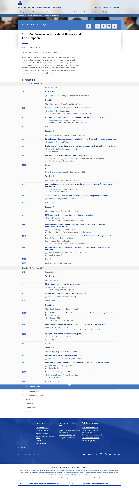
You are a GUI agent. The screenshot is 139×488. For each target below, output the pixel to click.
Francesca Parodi (54, 199)
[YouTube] (110, 454)
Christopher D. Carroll (56, 359)
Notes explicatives (42, 433)
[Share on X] (97, 26)
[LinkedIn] (101, 454)
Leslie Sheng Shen (54, 189)
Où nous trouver (41, 443)
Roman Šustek (53, 287)
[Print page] (88, 26)
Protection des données (90, 428)
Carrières (116, 7)
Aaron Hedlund (53, 366)
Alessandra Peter (54, 297)
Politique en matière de (92, 435)
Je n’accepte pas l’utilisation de (95, 483)
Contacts (39, 440)
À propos (97, 7)
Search (112, 3)
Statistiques (59, 12)
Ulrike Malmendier (55, 253)
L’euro (68, 12)
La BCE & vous (107, 7)
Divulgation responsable (67, 437)
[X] (96, 454)
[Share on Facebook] (103, 26)
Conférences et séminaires (51, 15)
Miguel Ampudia (54, 218)
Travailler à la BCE (42, 430)
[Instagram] (105, 454)
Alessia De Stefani (54, 149)
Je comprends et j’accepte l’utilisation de (43, 483)
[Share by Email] (114, 26)
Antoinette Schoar (54, 142)
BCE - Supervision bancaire (109, 12)
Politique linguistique (89, 440)
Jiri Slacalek (52, 318)
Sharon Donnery (54, 96)
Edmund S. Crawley (55, 375)
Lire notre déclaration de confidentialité (52, 478)
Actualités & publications (91, 12)
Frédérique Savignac (55, 230)
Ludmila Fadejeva (54, 337)
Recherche (77, 12)
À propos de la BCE (42, 428)
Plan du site (22, 447)
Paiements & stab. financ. (45, 12)
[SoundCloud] (114, 454)
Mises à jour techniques (67, 435)
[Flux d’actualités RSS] (119, 454)
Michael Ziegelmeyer (71, 158)
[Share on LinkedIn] (109, 26)
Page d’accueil (22, 15)
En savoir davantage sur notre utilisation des (85, 478)
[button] (115, 3)
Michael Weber (53, 111)
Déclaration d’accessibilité (91, 438)
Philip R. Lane (50, 172)
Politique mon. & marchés (27, 12)
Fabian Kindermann (55, 120)
